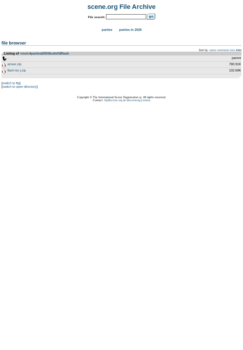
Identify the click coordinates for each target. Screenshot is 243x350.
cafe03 (55, 53)
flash (65, 53)
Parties (107, 29)
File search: (96, 17)
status (147, 100)
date (239, 50)
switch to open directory (19, 86)
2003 (45, 53)
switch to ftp (11, 83)
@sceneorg (133, 100)
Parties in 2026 (130, 29)
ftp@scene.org (113, 100)
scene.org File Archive (121, 6)
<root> (25, 53)
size (232, 50)
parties (36, 53)
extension (223, 50)
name (213, 50)
